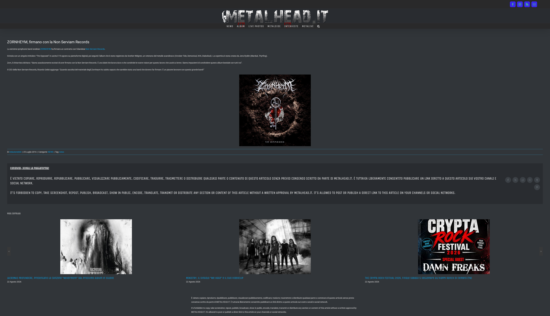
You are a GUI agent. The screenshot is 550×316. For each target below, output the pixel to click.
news (61, 152)
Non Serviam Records (95, 49)
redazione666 (15, 152)
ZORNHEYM (45, 49)
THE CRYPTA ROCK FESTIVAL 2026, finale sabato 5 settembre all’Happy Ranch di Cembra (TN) (239, 278)
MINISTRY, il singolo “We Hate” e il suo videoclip (35, 278)
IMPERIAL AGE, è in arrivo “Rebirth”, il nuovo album (395, 278)
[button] (318, 26)
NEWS (50, 152)
